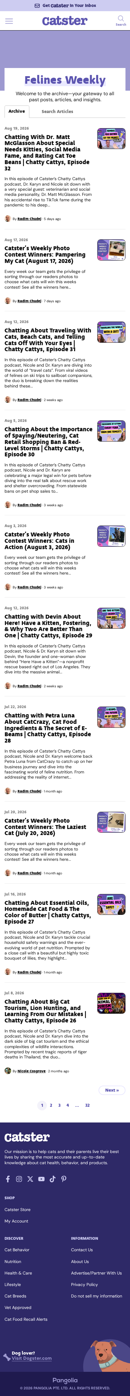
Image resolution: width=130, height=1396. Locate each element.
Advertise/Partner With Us (96, 1273)
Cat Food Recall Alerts (26, 1319)
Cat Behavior (17, 1249)
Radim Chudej (29, 219)
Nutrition (13, 1261)
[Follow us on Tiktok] (52, 1180)
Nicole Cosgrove (32, 1071)
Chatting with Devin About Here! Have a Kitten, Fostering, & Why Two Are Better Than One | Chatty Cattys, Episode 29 (48, 626)
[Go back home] (65, 24)
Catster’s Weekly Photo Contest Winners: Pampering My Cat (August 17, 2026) (45, 254)
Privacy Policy (84, 1284)
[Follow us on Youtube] (41, 1180)
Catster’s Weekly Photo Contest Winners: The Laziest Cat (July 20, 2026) (45, 827)
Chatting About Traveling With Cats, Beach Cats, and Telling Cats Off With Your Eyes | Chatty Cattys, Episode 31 (48, 340)
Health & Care (18, 1273)
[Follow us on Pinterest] (63, 1180)
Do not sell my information (96, 1296)
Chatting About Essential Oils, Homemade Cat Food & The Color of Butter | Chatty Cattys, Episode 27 (48, 912)
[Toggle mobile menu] (9, 24)
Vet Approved (18, 1307)
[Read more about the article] (111, 138)
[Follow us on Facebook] (8, 1180)
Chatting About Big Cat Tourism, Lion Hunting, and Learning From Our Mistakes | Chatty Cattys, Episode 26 (45, 1011)
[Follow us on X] (30, 1180)
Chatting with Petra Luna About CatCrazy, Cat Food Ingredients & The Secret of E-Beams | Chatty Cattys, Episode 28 (48, 728)
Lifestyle (13, 1284)
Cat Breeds (15, 1296)
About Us (80, 1261)
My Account (16, 1221)
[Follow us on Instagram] (19, 1180)
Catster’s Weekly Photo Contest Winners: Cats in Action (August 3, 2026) (39, 541)
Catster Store (18, 1209)
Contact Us (82, 1249)
